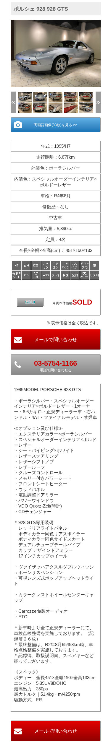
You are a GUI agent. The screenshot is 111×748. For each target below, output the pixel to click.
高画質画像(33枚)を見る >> (55, 125)
